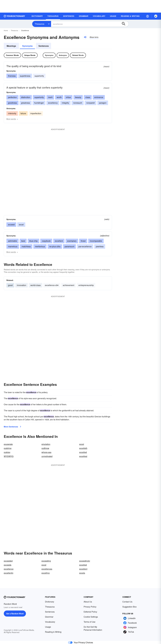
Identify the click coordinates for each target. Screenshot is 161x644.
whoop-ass (46, 452)
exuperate (8, 444)
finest (83, 240)
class (87, 97)
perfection (12, 97)
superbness (25, 75)
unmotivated (47, 456)
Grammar (49, 616)
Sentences (43, 45)
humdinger (39, 102)
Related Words (78, 55)
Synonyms (27, 45)
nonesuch (77, 102)
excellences (47, 568)
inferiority (12, 113)
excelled (83, 452)
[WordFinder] (155, 16)
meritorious (40, 246)
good (10, 285)
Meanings (11, 45)
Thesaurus (39, 23)
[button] (147, 16)
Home (6, 30)
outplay (7, 452)
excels (82, 572)
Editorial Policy (90, 611)
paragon (102, 102)
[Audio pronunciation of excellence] (85, 37)
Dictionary (49, 601)
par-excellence (85, 246)
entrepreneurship (86, 285)
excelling (46, 572)
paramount (69, 246)
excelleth (83, 448)
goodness (12, 102)
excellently (8, 572)
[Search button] (125, 24)
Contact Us (127, 601)
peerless (100, 246)
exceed (11, 224)
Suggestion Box (129, 606)
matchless (26, 246)
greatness (25, 102)
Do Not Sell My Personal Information (93, 628)
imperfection (35, 113)
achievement (68, 285)
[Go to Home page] (14, 16)
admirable (12, 240)
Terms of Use (89, 621)
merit (50, 97)
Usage (48, 626)
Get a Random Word (15, 613)
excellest (83, 456)
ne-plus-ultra (54, 246)
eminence (98, 97)
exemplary (71, 240)
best (23, 240)
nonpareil (90, 102)
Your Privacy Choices (83, 642)
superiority (39, 75)
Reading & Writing (53, 631)
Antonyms (63, 55)
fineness (12, 75)
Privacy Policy (90, 606)
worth (59, 97)
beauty (78, 97)
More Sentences (11, 426)
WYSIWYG (8, 456)
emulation (46, 444)
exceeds (7, 564)
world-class (35, 285)
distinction (25, 97)
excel (21, 224)
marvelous (12, 246)
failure (23, 113)
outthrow (45, 448)
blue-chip (33, 240)
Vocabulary (50, 621)
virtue (68, 97)
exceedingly (84, 560)
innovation (21, 285)
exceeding (46, 560)
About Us (88, 601)
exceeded (8, 560)
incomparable (96, 240)
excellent (59, 240)
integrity (65, 102)
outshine (7, 448)
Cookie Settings (91, 616)
